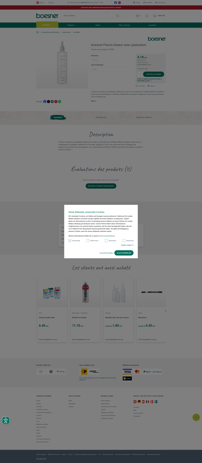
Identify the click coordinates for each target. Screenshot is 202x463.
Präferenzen (94, 241)
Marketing (130, 241)
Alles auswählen (124, 253)
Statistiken (112, 241)
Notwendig (76, 241)
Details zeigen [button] (126, 245)
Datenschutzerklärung (106, 236)
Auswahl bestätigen (106, 253)
